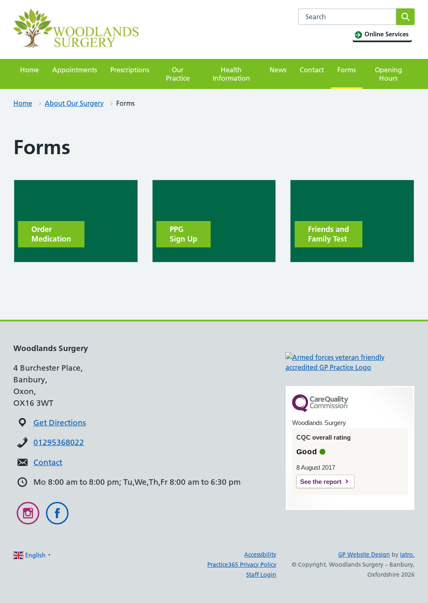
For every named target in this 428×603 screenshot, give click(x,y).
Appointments (74, 70)
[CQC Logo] (320, 410)
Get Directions (59, 422)
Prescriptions (129, 70)
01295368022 (58, 442)
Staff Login (261, 574)
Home (29, 70)
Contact (312, 70)
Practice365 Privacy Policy (241, 564)
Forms (346, 70)
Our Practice (178, 74)
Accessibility (260, 554)
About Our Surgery (74, 103)
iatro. (407, 554)
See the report (320, 481)
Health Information (231, 74)
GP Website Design (364, 554)
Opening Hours (388, 74)
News (278, 70)
